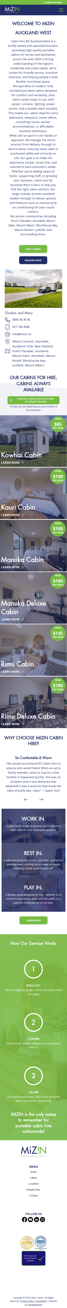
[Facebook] (24, 1219)
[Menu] (61, 10)
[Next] (41, 799)
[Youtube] (30, 1219)
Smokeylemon (35, 1304)
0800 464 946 (54, 2)
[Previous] (25, 799)
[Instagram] (42, 1219)
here (36, 994)
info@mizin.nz (21, 334)
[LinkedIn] (36, 1219)
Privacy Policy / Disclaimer (33, 1301)
